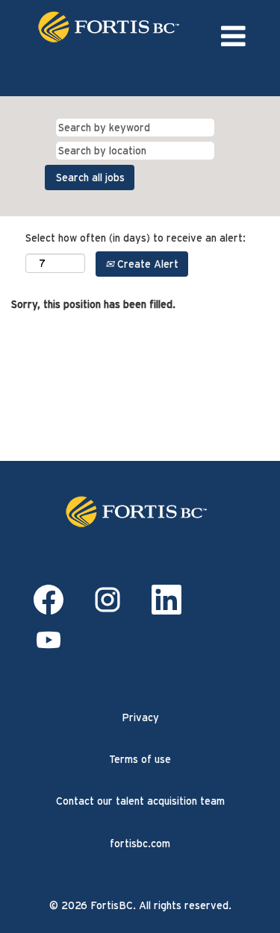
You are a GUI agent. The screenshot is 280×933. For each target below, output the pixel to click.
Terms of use (140, 759)
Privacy (140, 717)
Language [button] (111, 77)
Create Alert (146, 264)
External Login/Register (214, 77)
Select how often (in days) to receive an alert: (135, 238)
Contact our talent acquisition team (140, 801)
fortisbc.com (140, 843)
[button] (233, 36)
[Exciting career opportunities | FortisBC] (140, 511)
